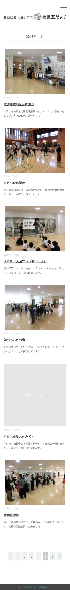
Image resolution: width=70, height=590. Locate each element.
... (41, 115)
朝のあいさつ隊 (14, 340)
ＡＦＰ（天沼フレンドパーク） (25, 261)
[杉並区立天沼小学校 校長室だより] (35, 16)
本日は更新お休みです (19, 436)
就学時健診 (11, 515)
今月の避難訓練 (14, 183)
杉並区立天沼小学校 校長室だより (36, 587)
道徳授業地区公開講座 (19, 104)
